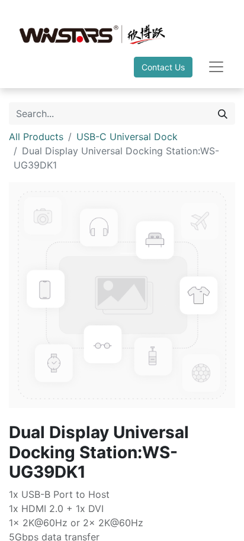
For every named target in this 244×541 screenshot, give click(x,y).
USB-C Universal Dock (127, 136)
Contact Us (163, 67)
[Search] (222, 113)
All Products (36, 136)
